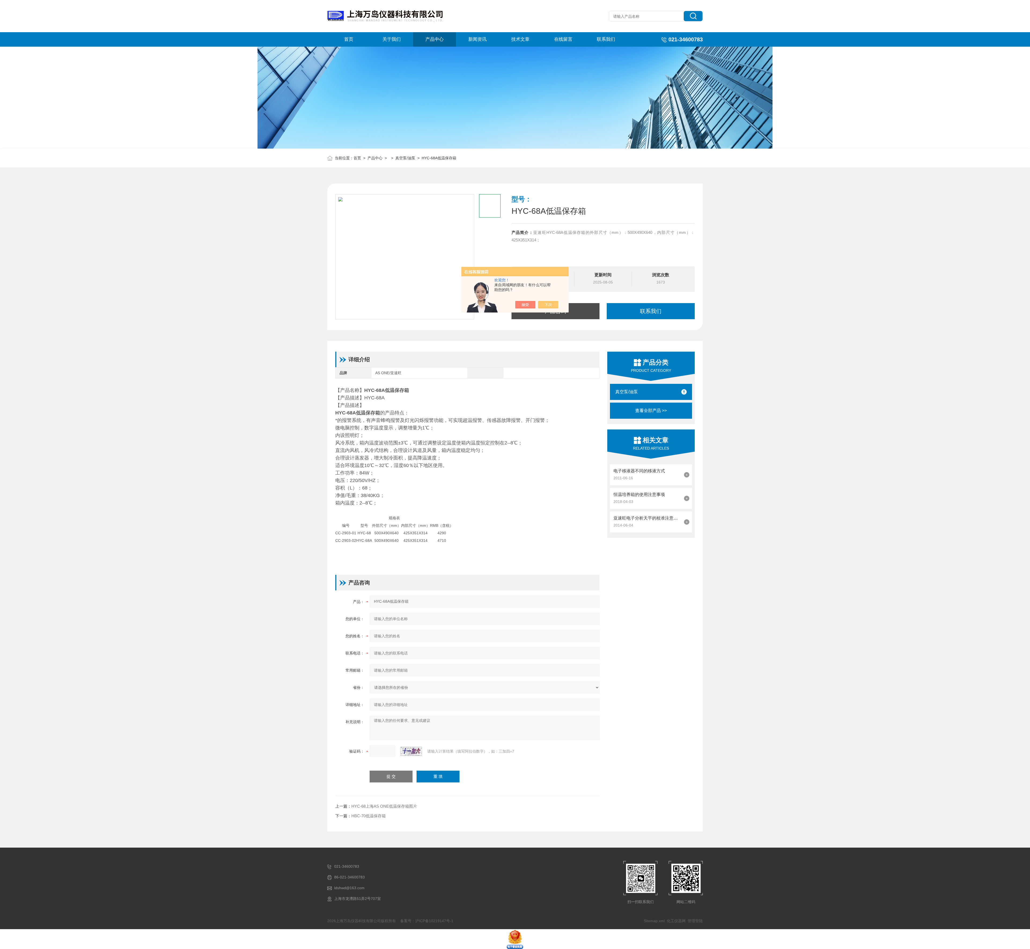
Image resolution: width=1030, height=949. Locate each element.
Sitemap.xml (654, 921)
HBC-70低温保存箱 (368, 816)
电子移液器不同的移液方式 (639, 471)
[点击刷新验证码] (411, 751)
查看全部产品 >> (651, 410)
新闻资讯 (477, 39)
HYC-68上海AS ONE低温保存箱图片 (384, 806)
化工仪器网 (676, 921)
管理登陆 (695, 921)
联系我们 (606, 39)
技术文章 (520, 39)
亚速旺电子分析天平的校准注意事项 (647, 518)
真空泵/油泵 (405, 158)
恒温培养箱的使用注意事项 (639, 494)
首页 (348, 39)
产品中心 (434, 39)
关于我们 (391, 39)
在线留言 (563, 39)
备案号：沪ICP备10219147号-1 (426, 921)
